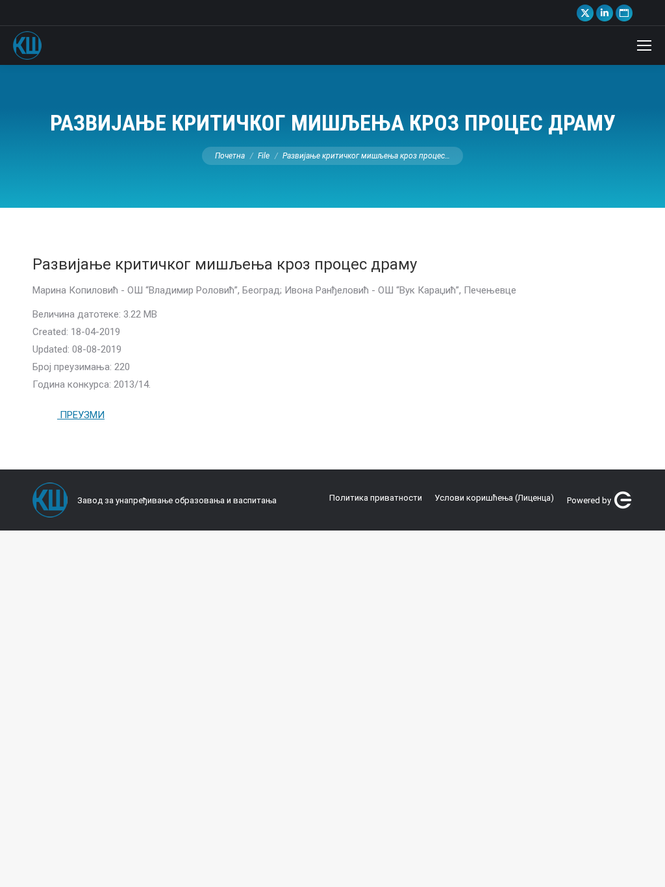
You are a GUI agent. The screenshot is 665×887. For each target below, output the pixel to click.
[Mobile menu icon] (644, 45)
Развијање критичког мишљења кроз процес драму (224, 264)
